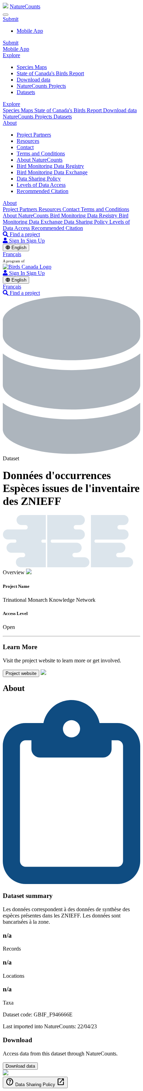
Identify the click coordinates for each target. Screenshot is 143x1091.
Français (12, 254)
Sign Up (35, 241)
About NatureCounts (39, 160)
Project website (21, 673)
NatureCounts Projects (41, 86)
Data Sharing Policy (39, 179)
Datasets (26, 92)
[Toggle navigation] (5, 15)
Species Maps (32, 67)
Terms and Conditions (41, 153)
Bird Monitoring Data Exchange (52, 172)
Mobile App (30, 31)
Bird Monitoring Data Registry (50, 166)
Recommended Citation (42, 191)
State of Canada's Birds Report (50, 73)
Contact (25, 147)
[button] (10, 19)
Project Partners (34, 135)
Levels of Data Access (41, 185)
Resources (28, 141)
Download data (33, 80)
